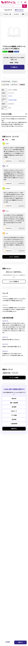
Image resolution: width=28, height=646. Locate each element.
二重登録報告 (14, 423)
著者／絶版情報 (14, 402)
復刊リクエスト (19, 10)
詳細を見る (14, 428)
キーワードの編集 (14, 377)
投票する (20, 642)
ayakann (8, 188)
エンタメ (10, 96)
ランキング (16, 14)
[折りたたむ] (26, 114)
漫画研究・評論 (6, 373)
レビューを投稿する (14, 281)
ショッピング (8, 10)
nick (7, 233)
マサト (7, 166)
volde (7, 143)
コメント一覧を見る (14, 257)
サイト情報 (14, 415)
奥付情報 (14, 407)
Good (9, 161)
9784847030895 (12, 100)
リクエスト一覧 (7, 14)
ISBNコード (14, 411)
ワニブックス (15, 373)
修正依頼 (14, 419)
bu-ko (7, 211)
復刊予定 (14, 398)
